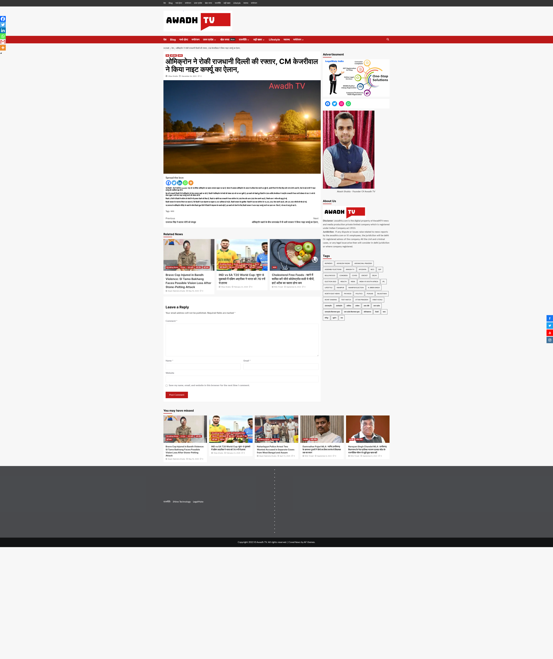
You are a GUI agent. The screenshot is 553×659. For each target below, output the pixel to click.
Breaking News (172, 267)
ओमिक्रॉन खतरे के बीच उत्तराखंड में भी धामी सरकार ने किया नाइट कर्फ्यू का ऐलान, (285, 220)
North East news (332, 294)
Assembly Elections (333, 269)
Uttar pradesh (361, 300)
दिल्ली (376, 312)
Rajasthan (382, 294)
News (236, 264)
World (256, 264)
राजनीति (218, 3)
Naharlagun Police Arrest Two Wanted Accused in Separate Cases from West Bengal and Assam (275, 449)
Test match (346, 300)
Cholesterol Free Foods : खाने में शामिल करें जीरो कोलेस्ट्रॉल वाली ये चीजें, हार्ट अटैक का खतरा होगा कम (293, 279)
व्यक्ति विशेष (313, 439)
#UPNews (328, 263)
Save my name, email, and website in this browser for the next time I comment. (209, 385)
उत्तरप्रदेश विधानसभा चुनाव (332, 312)
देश (164, 3)
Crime (183, 267)
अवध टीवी (366, 306)
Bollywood (330, 275)
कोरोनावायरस (367, 312)
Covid (354, 275)
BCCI (372, 269)
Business (275, 439)
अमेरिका (348, 306)
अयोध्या (357, 306)
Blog (171, 3)
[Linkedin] (179, 182)
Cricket (364, 275)
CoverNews (294, 542)
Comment (171, 321)
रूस (342, 318)
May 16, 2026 (194, 291)
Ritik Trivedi (278, 287)
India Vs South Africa (368, 281)
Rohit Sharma (331, 300)
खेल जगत (208, 3)
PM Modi (347, 294)
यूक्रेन (334, 318)
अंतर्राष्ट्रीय (339, 306)
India (353, 281)
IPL (383, 281)
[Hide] (1, 53)
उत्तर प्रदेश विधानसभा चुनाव (351, 312)
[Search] (388, 39)
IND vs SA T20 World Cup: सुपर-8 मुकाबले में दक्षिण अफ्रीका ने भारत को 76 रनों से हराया (242, 279)
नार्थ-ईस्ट (178, 3)
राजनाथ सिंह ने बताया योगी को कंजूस (181, 220)
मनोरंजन (188, 3)
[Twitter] (174, 182)
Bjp (379, 269)
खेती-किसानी (223, 267)
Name (169, 361)
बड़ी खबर (227, 3)
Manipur (340, 287)
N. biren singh (374, 287)
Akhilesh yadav (343, 263)
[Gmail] (3, 42)
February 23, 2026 (241, 287)
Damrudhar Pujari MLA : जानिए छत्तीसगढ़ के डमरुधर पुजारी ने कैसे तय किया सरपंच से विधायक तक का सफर (322, 449)
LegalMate (198, 502)
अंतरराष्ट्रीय (328, 306)
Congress (343, 275)
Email (247, 361)
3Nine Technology (182, 502)
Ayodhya (362, 269)
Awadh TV (350, 269)
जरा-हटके (190, 267)
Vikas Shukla (173, 76)
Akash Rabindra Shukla (176, 291)
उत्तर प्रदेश (198, 3)
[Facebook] (168, 182)
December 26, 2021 (189, 76)
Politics (359, 294)
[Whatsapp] (185, 182)
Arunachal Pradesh (363, 263)
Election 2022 (330, 281)
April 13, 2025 (285, 456)
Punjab (370, 294)
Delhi (374, 275)
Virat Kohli (377, 300)
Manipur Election (356, 287)
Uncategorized (246, 264)
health (343, 281)
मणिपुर (326, 318)
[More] (190, 182)
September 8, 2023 (293, 287)
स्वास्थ (245, 3)
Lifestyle (236, 3)
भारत (172, 211)
